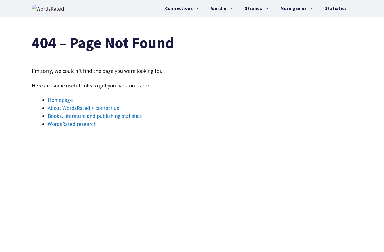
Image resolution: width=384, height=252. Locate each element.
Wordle (219, 8)
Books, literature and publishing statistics (95, 115)
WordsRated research (72, 124)
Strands (253, 8)
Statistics (336, 8)
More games (294, 8)
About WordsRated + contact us (83, 108)
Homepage (60, 99)
